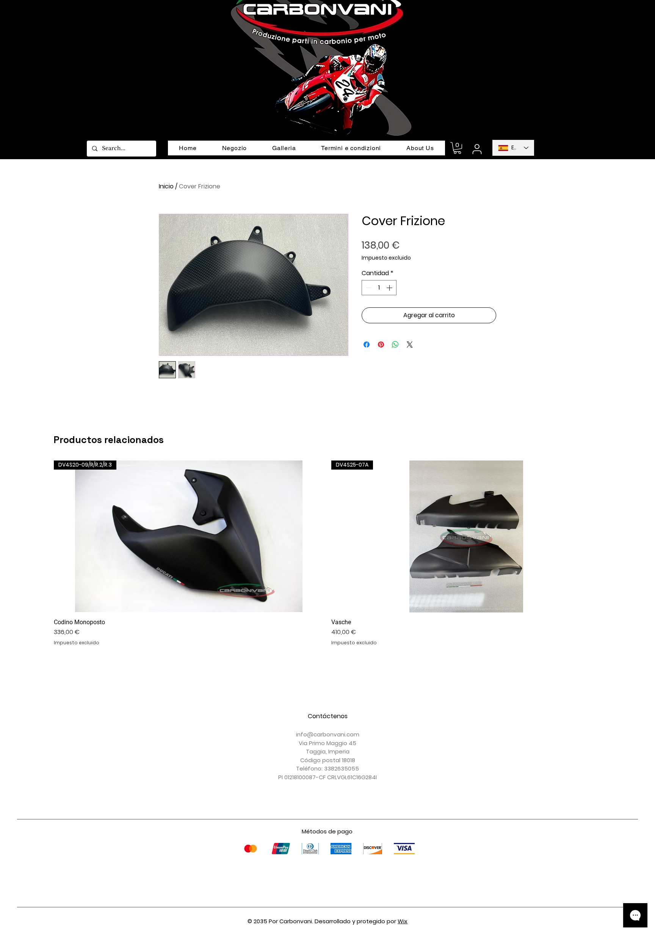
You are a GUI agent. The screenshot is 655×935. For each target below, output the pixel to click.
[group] (327, 553)
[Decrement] (368, 287)
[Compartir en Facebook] (366, 344)
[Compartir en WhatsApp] (395, 344)
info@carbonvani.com (327, 734)
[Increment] (390, 287)
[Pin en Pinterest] (380, 344)
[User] (476, 149)
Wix (402, 921)
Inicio (166, 186)
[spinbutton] (379, 287)
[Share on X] (409, 344)
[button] (457, 148)
